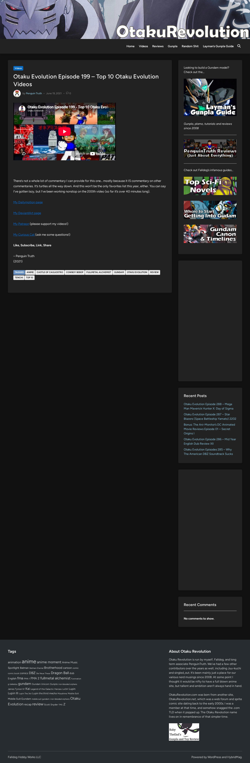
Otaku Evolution (137, 272)
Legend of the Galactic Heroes (46, 689)
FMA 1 (27, 678)
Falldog (219, 659)
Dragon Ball (60, 673)
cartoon (67, 668)
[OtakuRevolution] (125, 19)
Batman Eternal (36, 668)
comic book (13, 673)
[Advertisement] (210, 321)
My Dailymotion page (28, 202)
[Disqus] (90, 345)
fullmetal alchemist (98, 272)
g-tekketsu (12, 684)
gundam (119, 272)
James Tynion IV (16, 689)
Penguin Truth (34, 93)
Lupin (72, 689)
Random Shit (190, 46)
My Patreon (21, 224)
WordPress (214, 757)
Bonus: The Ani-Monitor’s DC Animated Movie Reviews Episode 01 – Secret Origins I (209, 429)
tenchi (19, 277)
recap (27, 704)
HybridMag (234, 757)
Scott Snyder (51, 704)
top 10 (29, 277)
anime (30, 272)
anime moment (49, 662)
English (12, 678)
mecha (53, 693)
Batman (24, 668)
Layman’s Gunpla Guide (218, 46)
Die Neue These (43, 673)
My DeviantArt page (27, 213)
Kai (27, 689)
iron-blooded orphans (67, 684)
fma (20, 678)
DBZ (32, 673)
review (154, 272)
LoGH (65, 689)
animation (14, 662)
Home (130, 46)
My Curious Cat (24, 234)
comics (24, 673)
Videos (143, 46)
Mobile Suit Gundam (19, 698)
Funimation (76, 679)
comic (76, 668)
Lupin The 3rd (25, 693)
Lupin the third (40, 693)
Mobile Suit (73, 693)
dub (72, 673)
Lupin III (13, 693)
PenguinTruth (197, 664)
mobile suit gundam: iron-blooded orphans (51, 699)
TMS (61, 705)
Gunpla (172, 46)
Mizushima (62, 693)
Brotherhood (53, 668)
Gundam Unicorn (40, 684)
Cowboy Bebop (74, 272)
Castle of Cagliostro (50, 272)
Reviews (157, 46)
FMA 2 (35, 678)
